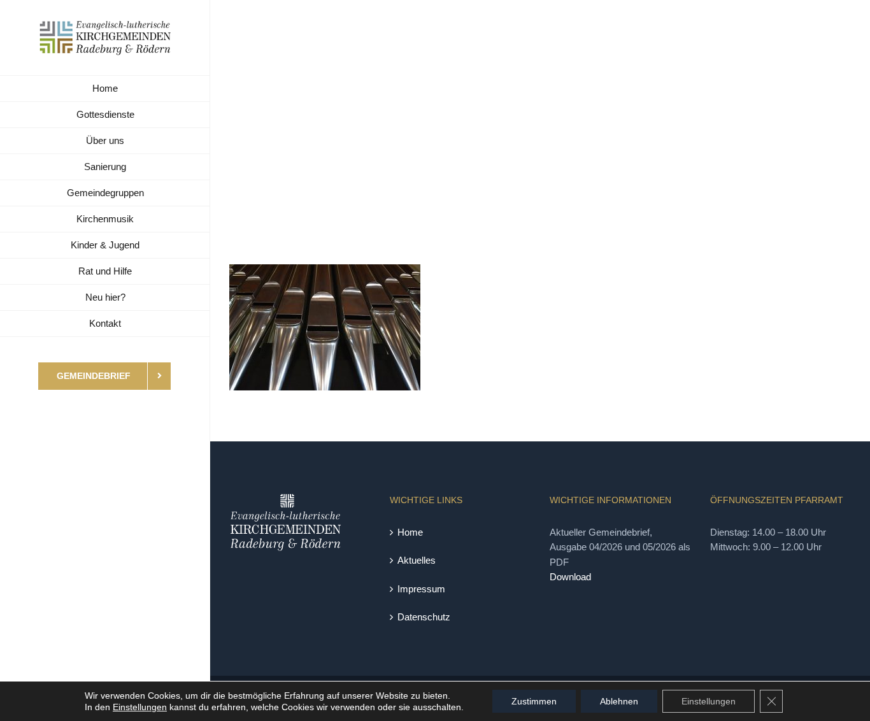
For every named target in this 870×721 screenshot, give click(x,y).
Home (410, 532)
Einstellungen (140, 707)
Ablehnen (619, 701)
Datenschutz (423, 616)
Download (570, 576)
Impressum (421, 588)
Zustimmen (534, 701)
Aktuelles (416, 560)
